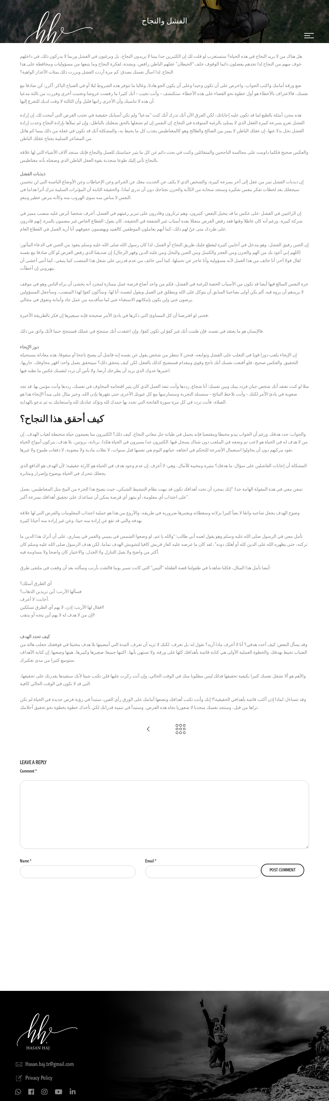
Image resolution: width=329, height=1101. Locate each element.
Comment (28, 771)
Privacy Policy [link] (38, 1078)
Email (150, 861)
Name (25, 861)
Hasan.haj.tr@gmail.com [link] (49, 1064)
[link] (309, 35)
